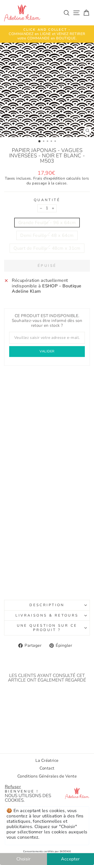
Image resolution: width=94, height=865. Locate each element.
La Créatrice (47, 760)
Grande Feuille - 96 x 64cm (47, 222)
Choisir (23, 859)
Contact (47, 768)
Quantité (47, 200)
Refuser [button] (13, 787)
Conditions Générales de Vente (47, 776)
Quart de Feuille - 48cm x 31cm (47, 248)
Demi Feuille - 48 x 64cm (47, 235)
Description (47, 605)
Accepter (70, 859)
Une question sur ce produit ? (47, 627)
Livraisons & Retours (46, 615)
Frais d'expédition (49, 178)
